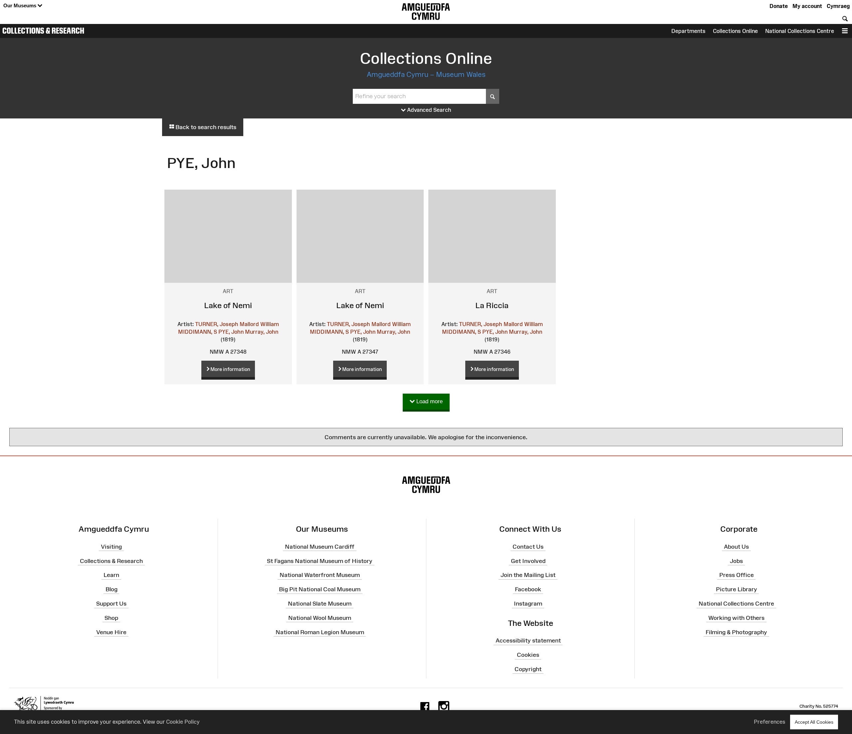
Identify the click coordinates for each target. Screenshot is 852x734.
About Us (736, 546)
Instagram (528, 603)
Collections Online (735, 31)
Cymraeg (838, 6)
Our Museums (20, 5)
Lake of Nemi (228, 305)
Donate (778, 6)
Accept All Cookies (814, 722)
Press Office (736, 575)
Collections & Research (43, 31)
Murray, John (261, 332)
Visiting (111, 546)
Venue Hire (111, 632)
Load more (429, 401)
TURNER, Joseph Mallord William (237, 324)
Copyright (528, 669)
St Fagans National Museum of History (319, 560)
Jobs (736, 560)
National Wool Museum (319, 618)
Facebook (528, 589)
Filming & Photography (736, 632)
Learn (111, 575)
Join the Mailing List (528, 575)
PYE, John (231, 332)
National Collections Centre (799, 31)
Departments (688, 31)
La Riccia (492, 305)
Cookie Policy (183, 722)
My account (807, 6)
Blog (111, 589)
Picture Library (736, 589)
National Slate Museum (319, 603)
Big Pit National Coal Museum (319, 589)
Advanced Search (428, 110)
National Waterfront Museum (320, 575)
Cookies (528, 654)
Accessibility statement (528, 640)
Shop (111, 618)
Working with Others (736, 618)
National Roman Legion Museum (320, 632)
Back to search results (205, 127)
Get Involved (528, 560)
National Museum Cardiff (319, 546)
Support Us (111, 603)
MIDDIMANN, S (197, 332)
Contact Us (528, 546)
